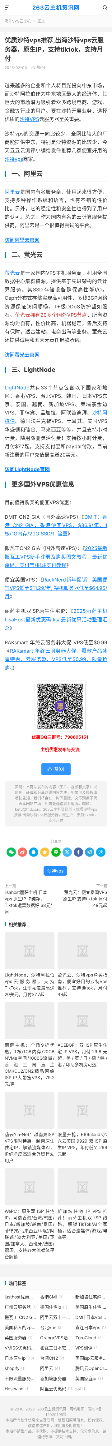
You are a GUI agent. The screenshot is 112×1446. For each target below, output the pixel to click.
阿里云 (12, 192)
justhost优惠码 (21, 1296)
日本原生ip (19, 1358)
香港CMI (51, 1296)
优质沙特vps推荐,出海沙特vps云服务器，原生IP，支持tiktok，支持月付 (54, 49)
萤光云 (12, 273)
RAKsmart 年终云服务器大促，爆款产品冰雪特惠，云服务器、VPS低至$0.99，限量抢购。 (56, 659)
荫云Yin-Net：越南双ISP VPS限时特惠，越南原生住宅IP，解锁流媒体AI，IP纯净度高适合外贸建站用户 (29, 1147)
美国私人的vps (21, 1327)
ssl (80, 1388)
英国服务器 (18, 1337)
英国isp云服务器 (91, 1358)
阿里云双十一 (56, 1317)
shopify (15, 1368)
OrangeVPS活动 (56, 1337)
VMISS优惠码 (21, 1347)
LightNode (17, 387)
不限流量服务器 (21, 1378)
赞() (38, 67)
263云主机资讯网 (56, 7)
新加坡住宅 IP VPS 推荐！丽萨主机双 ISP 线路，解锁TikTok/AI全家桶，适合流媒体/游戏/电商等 (82, 1224)
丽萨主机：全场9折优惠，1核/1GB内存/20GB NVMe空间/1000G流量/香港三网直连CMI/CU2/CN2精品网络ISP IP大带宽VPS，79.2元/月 (29, 1064)
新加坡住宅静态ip (91, 1296)
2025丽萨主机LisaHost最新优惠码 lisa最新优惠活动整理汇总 (56, 619)
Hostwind (17, 1388)
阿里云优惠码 (56, 1388)
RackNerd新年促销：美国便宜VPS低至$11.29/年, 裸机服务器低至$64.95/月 (56, 588)
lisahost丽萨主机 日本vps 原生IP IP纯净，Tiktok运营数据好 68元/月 (28, 902)
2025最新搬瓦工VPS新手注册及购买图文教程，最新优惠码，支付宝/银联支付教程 (56, 556)
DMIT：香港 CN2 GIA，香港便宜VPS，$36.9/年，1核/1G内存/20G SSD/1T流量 (56, 525)
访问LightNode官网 (27, 469)
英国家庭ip (89, 1378)
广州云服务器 (21, 1307)
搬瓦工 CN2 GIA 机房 (21, 1317)
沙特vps (14, 159)
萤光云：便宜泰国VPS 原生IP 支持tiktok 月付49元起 (85, 899)
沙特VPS (29, 119)
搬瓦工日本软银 (56, 1347)
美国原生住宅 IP (91, 1307)
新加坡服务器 (56, 1378)
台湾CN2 (52, 1358)
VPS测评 (87, 1347)
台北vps (51, 1327)
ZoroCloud (89, 1337)
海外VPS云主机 (18, 21)
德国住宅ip (53, 1307)
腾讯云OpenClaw (91, 1368)
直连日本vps (90, 1327)
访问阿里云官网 (22, 240)
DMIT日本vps (91, 1317)
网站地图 (76, 1409)
